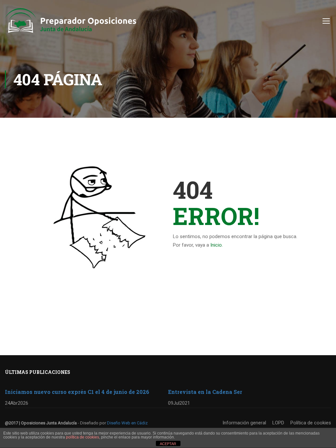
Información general (244, 423)
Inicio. (216, 245)
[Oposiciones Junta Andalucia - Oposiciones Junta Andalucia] (70, 23)
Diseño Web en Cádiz (127, 422)
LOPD (278, 423)
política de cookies (82, 437)
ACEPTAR (168, 444)
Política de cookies (310, 423)
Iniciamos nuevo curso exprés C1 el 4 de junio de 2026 (77, 391)
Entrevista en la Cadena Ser (205, 391)
